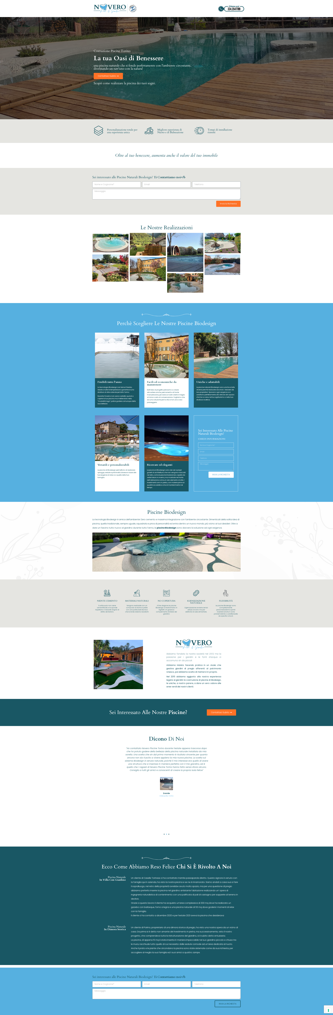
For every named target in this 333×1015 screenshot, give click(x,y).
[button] (164, 834)
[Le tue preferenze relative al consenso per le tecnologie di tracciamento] (328, 1010)
